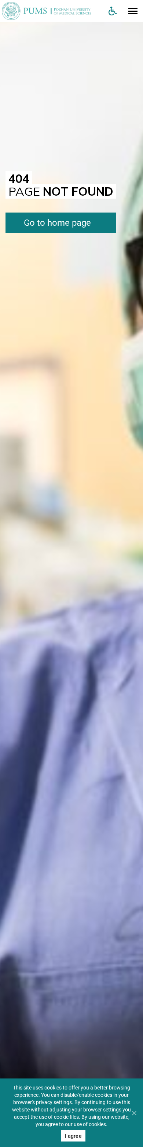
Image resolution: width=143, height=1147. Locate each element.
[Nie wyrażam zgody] (134, 1113)
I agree (73, 1136)
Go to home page (57, 223)
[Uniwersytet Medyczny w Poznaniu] (51, 11)
